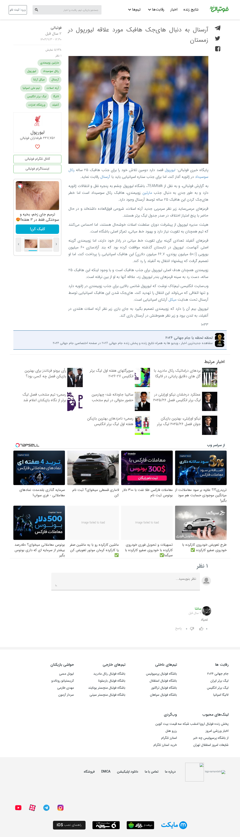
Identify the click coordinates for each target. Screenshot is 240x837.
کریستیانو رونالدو (62, 680)
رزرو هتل (171, 730)
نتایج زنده (191, 9)
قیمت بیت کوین (166, 723)
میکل (172, 300)
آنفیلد (55, 105)
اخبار (173, 9)
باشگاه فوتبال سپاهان (163, 694)
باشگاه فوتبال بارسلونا (111, 680)
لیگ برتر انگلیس (36, 96)
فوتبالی (56, 28)
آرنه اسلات (53, 88)
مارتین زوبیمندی (49, 62)
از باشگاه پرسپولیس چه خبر (211, 737)
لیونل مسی (66, 673)
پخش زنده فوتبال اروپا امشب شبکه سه (203, 723)
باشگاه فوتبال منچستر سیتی (107, 694)
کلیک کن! (41, 229)
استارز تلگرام (169, 737)
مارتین (147, 193)
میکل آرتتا (39, 79)
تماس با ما (151, 771)
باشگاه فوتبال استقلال (163, 680)
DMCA (105, 771)
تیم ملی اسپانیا (31, 88)
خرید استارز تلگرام (165, 744)
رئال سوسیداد (51, 71)
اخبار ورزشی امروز (217, 730)
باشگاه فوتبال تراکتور (164, 687)
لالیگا (56, 96)
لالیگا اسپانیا (221, 694)
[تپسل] (24, 185)
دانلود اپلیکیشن (127, 771)
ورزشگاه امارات (36, 105)
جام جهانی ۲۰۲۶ (218, 673)
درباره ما (170, 771)
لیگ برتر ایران (219, 680)
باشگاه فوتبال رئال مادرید (109, 673)
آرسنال (105, 177)
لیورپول (170, 170)
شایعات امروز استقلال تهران (211, 744)
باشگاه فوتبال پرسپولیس (161, 673)
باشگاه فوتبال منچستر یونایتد (106, 687)
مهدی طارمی (65, 687)
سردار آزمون (66, 694)
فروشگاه (89, 771)
